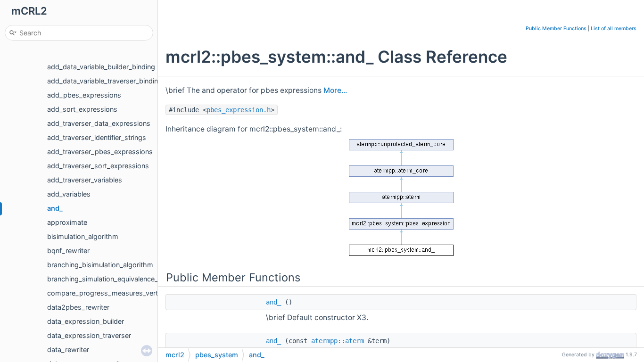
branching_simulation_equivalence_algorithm (117, 279)
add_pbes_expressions (84, 95)
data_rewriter (68, 350)
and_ (55, 208)
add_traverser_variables (84, 180)
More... (335, 90)
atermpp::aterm (337, 341)
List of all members (613, 28)
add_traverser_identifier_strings (96, 137)
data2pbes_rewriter (78, 307)
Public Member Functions (556, 28)
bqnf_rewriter (68, 251)
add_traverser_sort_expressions (98, 166)
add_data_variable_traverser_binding (104, 81)
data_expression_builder (85, 321)
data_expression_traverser (89, 335)
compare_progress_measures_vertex (106, 293)
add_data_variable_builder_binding (101, 67)
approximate (67, 222)
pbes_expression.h (238, 110)
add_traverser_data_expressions (98, 123)
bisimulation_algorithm (82, 236)
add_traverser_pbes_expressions (100, 152)
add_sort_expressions (82, 109)
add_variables (69, 194)
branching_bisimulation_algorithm (100, 265)
